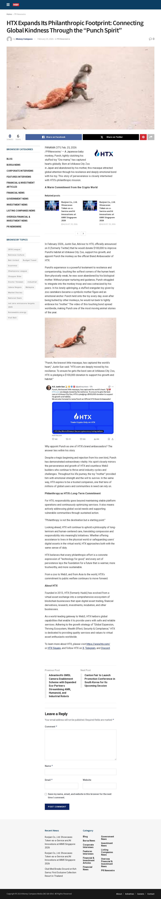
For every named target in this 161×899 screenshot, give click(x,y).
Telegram (90, 648)
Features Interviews (19, 177)
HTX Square (54, 648)
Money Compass (24, 39)
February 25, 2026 (45, 39)
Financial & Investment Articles (21, 184)
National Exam (15, 298)
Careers (140, 894)
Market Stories (15, 293)
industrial (32, 282)
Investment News (17, 204)
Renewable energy (17, 312)
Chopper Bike (14, 276)
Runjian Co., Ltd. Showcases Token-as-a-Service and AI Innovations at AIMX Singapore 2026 (69, 211)
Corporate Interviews (20, 171)
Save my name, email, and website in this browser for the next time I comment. (79, 796)
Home (9, 14)
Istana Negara (15, 287)
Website (87, 780)
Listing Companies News (21, 210)
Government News (17, 198)
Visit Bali (12, 318)
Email (49, 779)
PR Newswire (20, 14)
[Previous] (77, 233)
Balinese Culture (16, 255)
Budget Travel (29, 260)
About (119, 894)
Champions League (17, 271)
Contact (150, 894)
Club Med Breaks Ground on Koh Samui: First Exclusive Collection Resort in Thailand (60, 872)
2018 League (14, 249)
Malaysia (30, 287)
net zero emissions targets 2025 (21, 305)
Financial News (16, 193)
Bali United (13, 260)
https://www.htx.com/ (98, 644)
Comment (51, 726)
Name (49, 765)
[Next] (83, 233)
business (12, 266)
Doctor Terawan (15, 282)
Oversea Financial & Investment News (18, 219)
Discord (105, 648)
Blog (9, 159)
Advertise (129, 894)
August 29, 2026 (70, 224)
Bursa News (13, 165)
